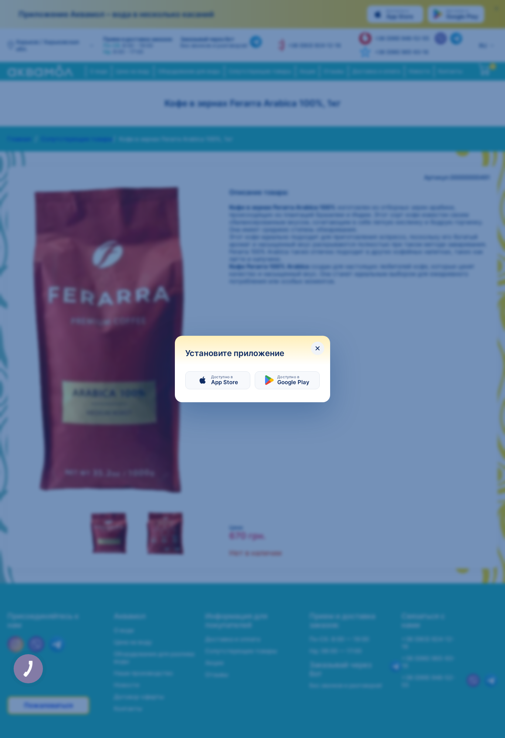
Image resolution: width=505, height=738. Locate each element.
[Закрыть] (317, 348)
